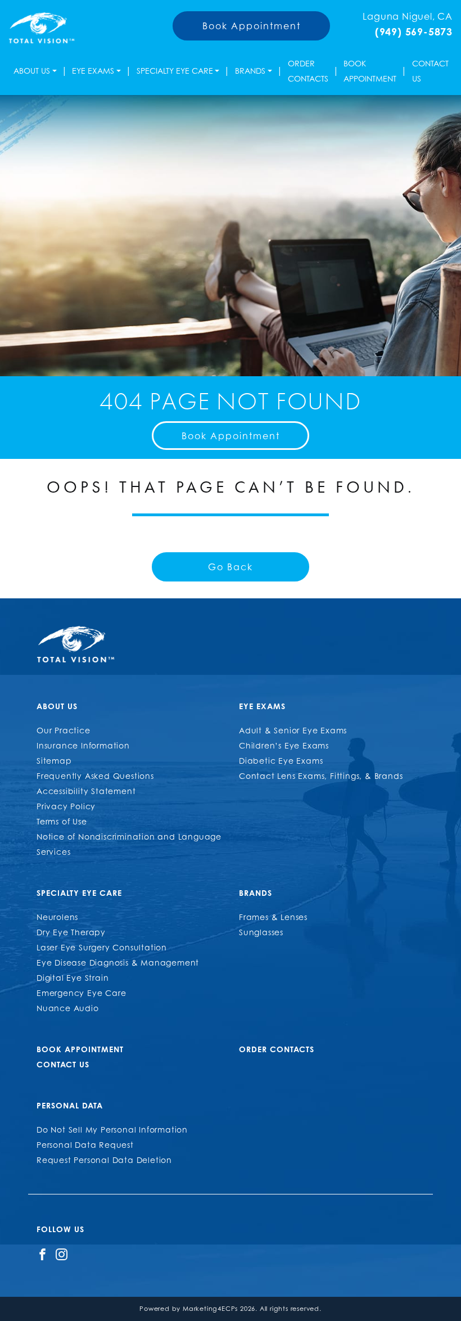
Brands (250, 70)
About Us (31, 70)
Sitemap (54, 760)
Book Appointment (251, 25)
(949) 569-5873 (414, 31)
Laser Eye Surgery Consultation (102, 947)
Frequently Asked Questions (95, 776)
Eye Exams (93, 70)
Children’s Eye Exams (284, 745)
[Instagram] (61, 1253)
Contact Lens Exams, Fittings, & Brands (321, 776)
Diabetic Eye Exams (281, 760)
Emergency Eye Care (81, 993)
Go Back (230, 566)
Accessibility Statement (86, 791)
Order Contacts (308, 70)
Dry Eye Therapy (71, 932)
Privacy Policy (66, 806)
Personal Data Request (85, 1144)
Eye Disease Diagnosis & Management (118, 962)
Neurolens (57, 917)
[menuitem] (35, 70)
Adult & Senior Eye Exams (293, 730)
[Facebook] (42, 1253)
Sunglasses (261, 932)
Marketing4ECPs (210, 1309)
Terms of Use (62, 821)
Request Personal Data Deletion (104, 1160)
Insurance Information (83, 745)
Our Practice (64, 730)
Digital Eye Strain (73, 977)
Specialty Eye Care (175, 70)
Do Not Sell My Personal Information (112, 1129)
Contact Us (430, 70)
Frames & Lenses (273, 917)
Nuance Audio (68, 1008)
